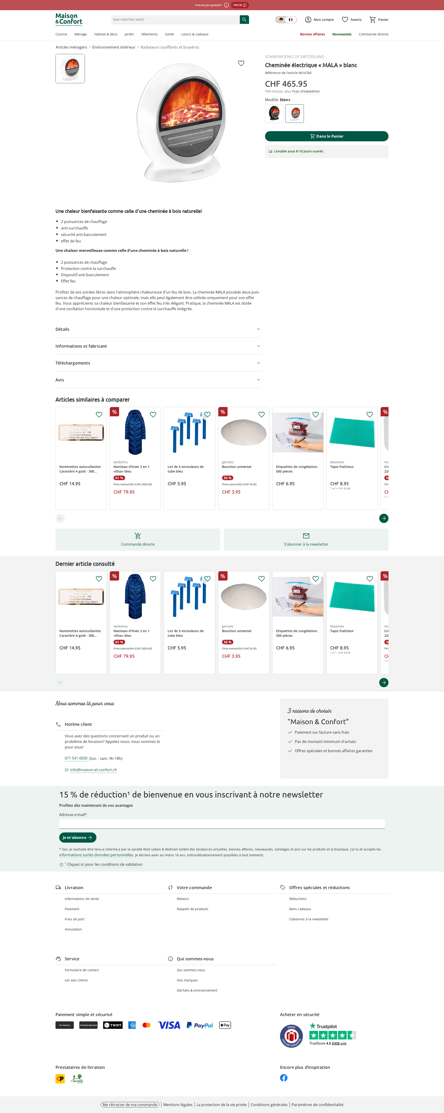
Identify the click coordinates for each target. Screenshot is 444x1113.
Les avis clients (76, 980)
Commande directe (373, 34)
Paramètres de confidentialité (317, 1104)
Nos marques (187, 980)
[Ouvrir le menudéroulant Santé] (176, 35)
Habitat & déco (105, 34)
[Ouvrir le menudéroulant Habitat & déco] (119, 35)
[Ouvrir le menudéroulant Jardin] (136, 35)
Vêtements (149, 34)
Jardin (129, 34)
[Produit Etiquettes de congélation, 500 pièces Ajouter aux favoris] (315, 414)
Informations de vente (82, 899)
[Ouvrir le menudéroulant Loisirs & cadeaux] (210, 35)
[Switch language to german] (286, 19)
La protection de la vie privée (222, 1104)
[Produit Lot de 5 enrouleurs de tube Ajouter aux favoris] (207, 414)
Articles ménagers (71, 47)
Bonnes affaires (312, 34)
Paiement (72, 909)
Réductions (298, 899)
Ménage (80, 34)
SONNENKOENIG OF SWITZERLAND (294, 56)
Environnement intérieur (114, 47)
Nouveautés (342, 34)
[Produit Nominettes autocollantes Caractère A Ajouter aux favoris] (99, 414)
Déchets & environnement (197, 990)
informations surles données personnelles (96, 854)
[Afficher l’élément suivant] (383, 518)
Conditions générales (269, 1104)
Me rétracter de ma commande (130, 1104)
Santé (169, 34)
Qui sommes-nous (191, 970)
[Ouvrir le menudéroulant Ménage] (89, 35)
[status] (174, 19)
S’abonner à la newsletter (309, 919)
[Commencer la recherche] (244, 19)
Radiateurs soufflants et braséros (170, 47)
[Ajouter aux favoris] (241, 63)
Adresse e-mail (72, 814)
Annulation (73, 929)
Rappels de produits (192, 909)
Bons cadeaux (300, 909)
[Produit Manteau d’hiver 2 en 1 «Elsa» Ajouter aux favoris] (153, 414)
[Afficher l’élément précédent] (60, 518)
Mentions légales (178, 1104)
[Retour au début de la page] (438, 1079)
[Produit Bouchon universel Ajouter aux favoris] (261, 414)
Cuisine (61, 34)
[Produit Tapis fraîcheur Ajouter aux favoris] (370, 414)
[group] (181, 123)
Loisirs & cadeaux (194, 34)
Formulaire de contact (82, 970)
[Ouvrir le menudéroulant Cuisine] (69, 35)
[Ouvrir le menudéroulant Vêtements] (159, 35)
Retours (183, 899)
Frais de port (74, 919)
